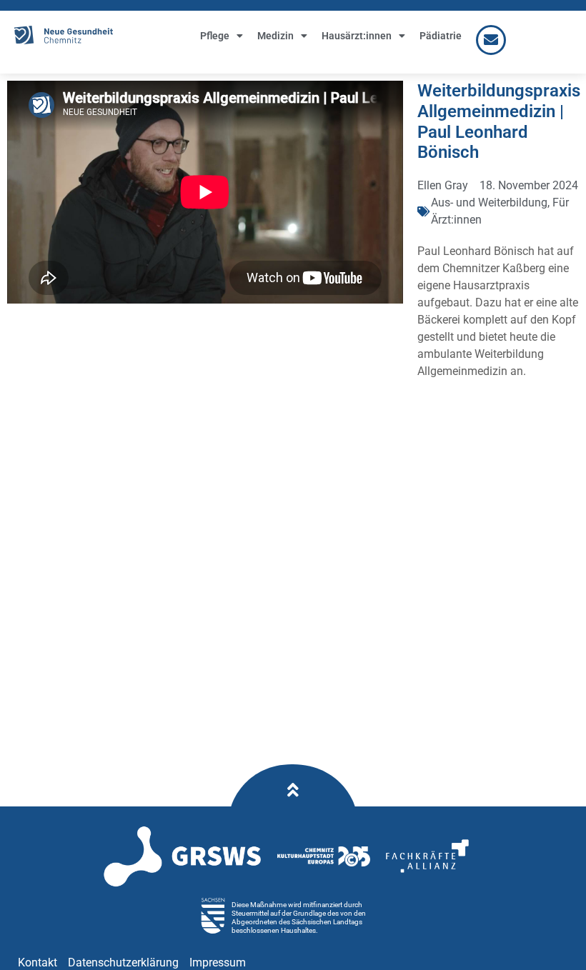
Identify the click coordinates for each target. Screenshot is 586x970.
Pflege (214, 35)
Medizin (275, 35)
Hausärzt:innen (357, 35)
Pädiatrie (440, 35)
